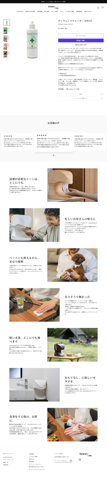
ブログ (62, 11)
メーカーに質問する (81, 98)
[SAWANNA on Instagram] (80, 460)
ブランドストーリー (8, 459)
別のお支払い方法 (81, 45)
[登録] (71, 461)
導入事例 (46, 11)
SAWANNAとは (7, 457)
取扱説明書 (79, 11)
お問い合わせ (87, 11)
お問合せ (31, 459)
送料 (80, 94)
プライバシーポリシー (35, 464)
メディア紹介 (54, 11)
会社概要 (31, 454)
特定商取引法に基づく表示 (36, 467)
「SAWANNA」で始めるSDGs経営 (26, 11)
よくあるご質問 (70, 11)
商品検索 (5, 465)
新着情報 (39, 11)
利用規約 (31, 461)
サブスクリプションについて (37, 469)
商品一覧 (5, 462)
